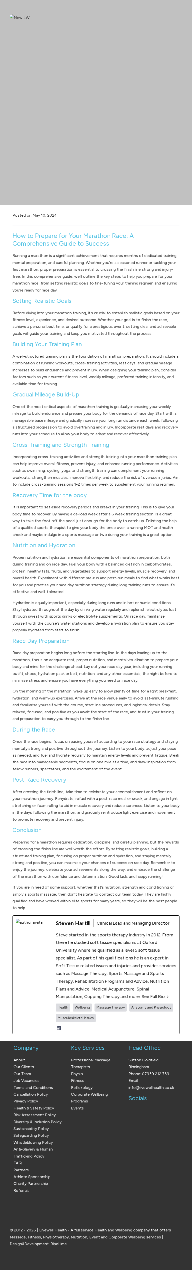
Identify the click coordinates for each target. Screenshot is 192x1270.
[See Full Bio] (168, 997)
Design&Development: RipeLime (38, 1243)
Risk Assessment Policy (35, 1114)
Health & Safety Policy (34, 1108)
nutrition (33, 557)
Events (77, 1108)
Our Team (22, 1073)
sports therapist (51, 527)
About (19, 1060)
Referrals (22, 1190)
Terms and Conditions (33, 1087)
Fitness (77, 1080)
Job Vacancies (27, 1080)
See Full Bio (153, 996)
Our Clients (24, 1066)
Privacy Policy (26, 1101)
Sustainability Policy (31, 1128)
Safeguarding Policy (31, 1135)
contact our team (115, 894)
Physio (77, 1073)
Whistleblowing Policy (33, 1142)
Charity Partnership (31, 1183)
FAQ (18, 1163)
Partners (21, 1170)
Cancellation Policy (31, 1094)
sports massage (79, 534)
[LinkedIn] (59, 1028)
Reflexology (81, 1087)
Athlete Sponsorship (32, 1176)
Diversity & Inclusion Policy (38, 1121)
